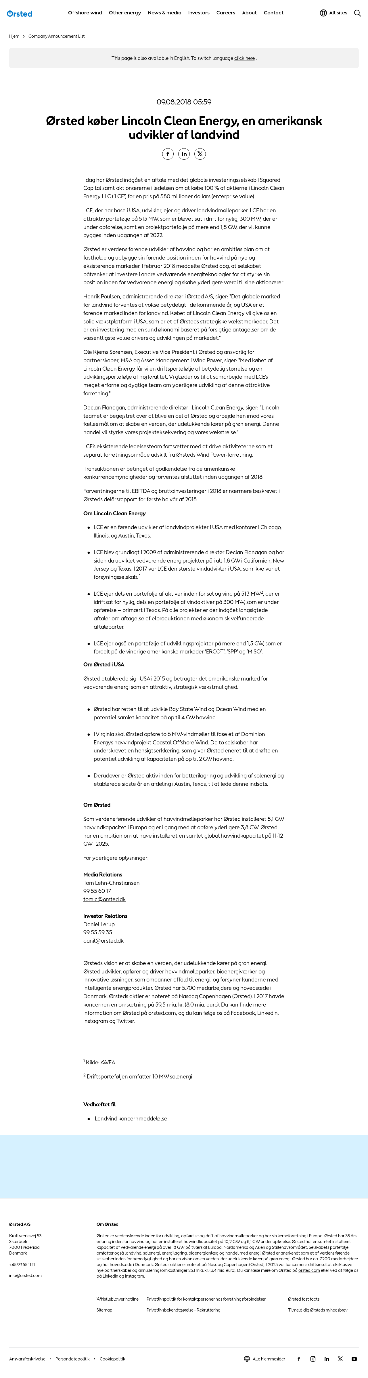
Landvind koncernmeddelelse (131, 1118)
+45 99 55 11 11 (22, 1264)
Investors (199, 13)
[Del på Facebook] (168, 154)
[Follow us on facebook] (299, 1359)
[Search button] (357, 13)
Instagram (134, 1276)
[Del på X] (200, 154)
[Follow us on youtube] (354, 1359)
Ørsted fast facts (303, 1299)
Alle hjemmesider (269, 1358)
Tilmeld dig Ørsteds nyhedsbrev (318, 1310)
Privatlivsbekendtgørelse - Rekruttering (184, 1310)
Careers (225, 13)
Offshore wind (85, 13)
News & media (164, 13)
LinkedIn (110, 1276)
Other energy (125, 13)
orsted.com (309, 1270)
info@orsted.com (25, 1275)
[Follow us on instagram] (312, 1359)
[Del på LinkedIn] (184, 154)
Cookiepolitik (112, 1358)
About (249, 13)
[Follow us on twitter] (340, 1359)
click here (244, 58)
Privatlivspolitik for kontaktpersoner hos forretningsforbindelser (206, 1299)
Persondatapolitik (72, 1358)
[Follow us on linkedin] (326, 1359)
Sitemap (104, 1310)
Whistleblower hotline (118, 1299)
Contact (274, 13)
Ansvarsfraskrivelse (27, 1358)
